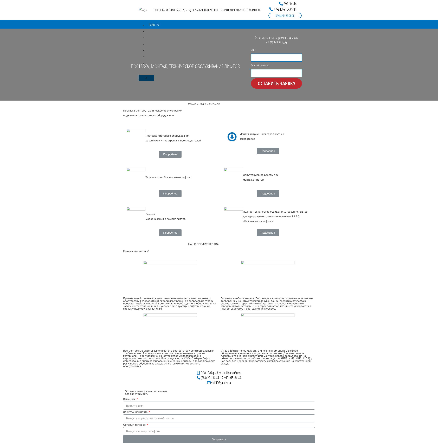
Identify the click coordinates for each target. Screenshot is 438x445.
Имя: (253, 50)
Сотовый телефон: (260, 65)
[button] (288, 4)
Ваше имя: (129, 399)
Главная (154, 25)
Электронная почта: (135, 412)
